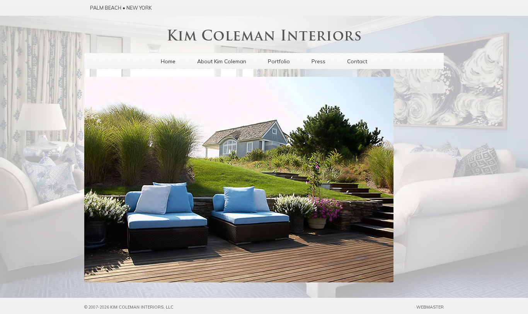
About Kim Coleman (221, 61)
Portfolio (279, 61)
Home (168, 61)
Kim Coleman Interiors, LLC (142, 307)
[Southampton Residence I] (264, 179)
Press (318, 61)
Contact (357, 61)
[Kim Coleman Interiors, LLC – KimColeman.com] (264, 38)
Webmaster (430, 307)
